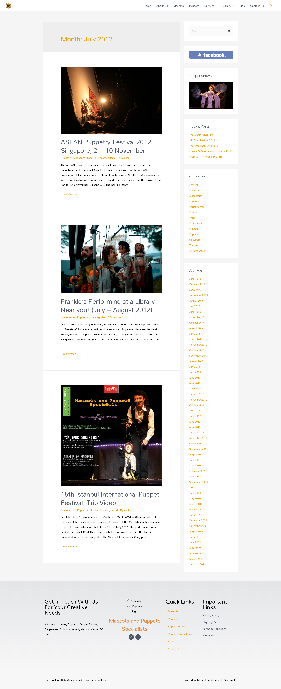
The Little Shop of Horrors (203, 145)
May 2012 (195, 421)
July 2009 (194, 536)
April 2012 (195, 427)
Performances (197, 206)
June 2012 (195, 416)
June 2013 (195, 372)
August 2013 (196, 361)
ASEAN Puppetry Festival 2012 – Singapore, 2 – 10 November (109, 146)
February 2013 (197, 388)
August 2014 (196, 328)
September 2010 (198, 481)
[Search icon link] (271, 5)
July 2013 (194, 366)
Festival (193, 184)
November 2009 (198, 525)
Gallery (227, 5)
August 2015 (196, 300)
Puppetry (66, 157)
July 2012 (194, 410)
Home (147, 5)
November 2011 (198, 438)
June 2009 (195, 542)
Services (209, 5)
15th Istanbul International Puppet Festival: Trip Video (110, 498)
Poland (193, 212)
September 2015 (198, 295)
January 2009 (196, 564)
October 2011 (197, 443)
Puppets (194, 5)
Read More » (69, 194)
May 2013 (195, 377)
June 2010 (195, 493)
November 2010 (198, 476)
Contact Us (257, 5)
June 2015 (195, 311)
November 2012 (198, 399)
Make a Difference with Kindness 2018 (210, 151)
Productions (195, 223)
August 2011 (196, 454)
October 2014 (197, 322)
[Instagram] (131, 637)
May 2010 (195, 498)
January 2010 (196, 514)
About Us (162, 5)
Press (192, 217)
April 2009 (195, 553)
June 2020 (195, 278)
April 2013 (195, 383)
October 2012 (197, 405)
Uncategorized (106, 157)
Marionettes (68, 317)
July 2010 (194, 487)
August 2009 (196, 531)
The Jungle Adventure (201, 134)
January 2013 (196, 394)
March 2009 (196, 558)
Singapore (79, 157)
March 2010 (196, 503)
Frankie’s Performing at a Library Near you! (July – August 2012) (108, 305)
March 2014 (196, 339)
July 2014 (194, 333)
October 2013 (197, 350)
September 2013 (198, 355)
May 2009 (195, 547)
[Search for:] (211, 31)
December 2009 (198, 520)
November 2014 (198, 317)
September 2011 (198, 449)
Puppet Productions (180, 634)
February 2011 (197, 471)
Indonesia (194, 190)
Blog (242, 5)
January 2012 (196, 432)
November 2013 (198, 344)
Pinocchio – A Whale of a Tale (205, 156)
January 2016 (196, 289)
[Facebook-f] (138, 637)
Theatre (91, 157)
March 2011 (196, 465)
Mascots (178, 5)
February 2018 (197, 284)
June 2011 (195, 459)
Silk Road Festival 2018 (202, 140)
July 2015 (194, 306)
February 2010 (197, 509)
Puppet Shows (177, 626)
